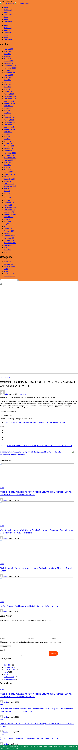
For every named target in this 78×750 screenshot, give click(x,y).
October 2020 (9, 155)
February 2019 (9, 203)
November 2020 (10, 153)
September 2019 (10, 186)
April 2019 (7, 198)
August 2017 (8, 245)
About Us (7, 12)
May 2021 (7, 139)
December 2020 (10, 151)
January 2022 (9, 120)
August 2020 (8, 160)
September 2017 (10, 243)
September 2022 (10, 103)
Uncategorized (9, 276)
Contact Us (8, 22)
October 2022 (9, 101)
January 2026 (9, 63)
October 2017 (9, 240)
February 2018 (9, 231)
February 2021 (9, 146)
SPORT (6, 271)
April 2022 (7, 115)
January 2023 (9, 94)
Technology (8, 10)
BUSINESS (7, 262)
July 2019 (7, 191)
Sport (6, 17)
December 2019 (10, 179)
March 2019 (8, 200)
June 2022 (7, 110)
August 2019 (8, 188)
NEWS (6, 269)
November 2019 (9, 181)
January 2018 (9, 233)
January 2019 (8, 205)
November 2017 (9, 238)
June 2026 (7, 54)
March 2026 (8, 61)
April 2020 (7, 170)
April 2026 (7, 58)
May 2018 (7, 224)
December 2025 (10, 66)
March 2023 (8, 92)
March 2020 (8, 172)
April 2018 (7, 226)
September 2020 (10, 158)
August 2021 (8, 132)
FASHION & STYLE (10, 266)
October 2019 (9, 184)
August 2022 (8, 106)
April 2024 (7, 82)
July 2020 (7, 162)
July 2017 (7, 247)
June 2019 (7, 193)
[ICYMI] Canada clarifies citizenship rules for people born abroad (29, 606)
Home (6, 7)
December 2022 (10, 96)
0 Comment (22, 394)
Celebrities (8, 14)
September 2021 (10, 129)
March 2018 (8, 229)
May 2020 (7, 167)
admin (7, 394)
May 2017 (7, 252)
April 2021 (7, 141)
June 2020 (7, 165)
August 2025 (8, 75)
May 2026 (7, 56)
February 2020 (9, 174)
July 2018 (7, 219)
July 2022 (7, 108)
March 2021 (8, 144)
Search (2, 650)
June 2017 (7, 250)
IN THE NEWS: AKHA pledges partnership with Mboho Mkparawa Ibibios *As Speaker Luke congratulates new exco (30, 453)
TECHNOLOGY (9, 273)
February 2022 (9, 118)
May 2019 (7, 195)
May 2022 (7, 113)
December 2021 (10, 122)
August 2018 (8, 217)
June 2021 (7, 136)
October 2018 (9, 212)
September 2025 (10, 73)
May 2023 (7, 89)
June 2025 (7, 80)
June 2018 (7, 221)
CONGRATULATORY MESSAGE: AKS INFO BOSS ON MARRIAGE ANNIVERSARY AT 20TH (34, 422)
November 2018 (9, 210)
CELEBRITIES (8, 264)
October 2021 (9, 127)
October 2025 (9, 70)
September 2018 (10, 214)
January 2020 (9, 177)
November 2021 (9, 125)
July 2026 (7, 51)
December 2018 (10, 207)
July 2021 (7, 134)
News (6, 19)
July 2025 (7, 77)
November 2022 (10, 99)
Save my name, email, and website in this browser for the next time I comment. (31, 642)
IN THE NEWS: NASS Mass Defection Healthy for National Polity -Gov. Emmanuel (39, 446)
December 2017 (10, 236)
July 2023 (7, 84)
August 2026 (8, 49)
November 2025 (10, 68)
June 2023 (7, 87)
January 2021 (8, 148)
